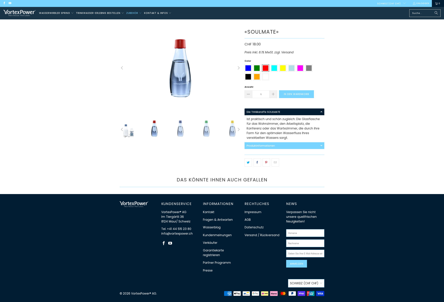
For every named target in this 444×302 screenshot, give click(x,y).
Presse (208, 270)
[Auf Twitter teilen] (248, 162)
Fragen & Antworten (218, 220)
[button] (56, 13)
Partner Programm (217, 263)
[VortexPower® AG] (19, 13)
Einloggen (422, 3)
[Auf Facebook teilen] (257, 162)
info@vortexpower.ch (177, 233)
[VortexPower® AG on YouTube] (9, 3)
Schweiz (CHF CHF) (389, 3)
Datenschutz (254, 227)
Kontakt (208, 212)
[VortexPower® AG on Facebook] (4, 3)
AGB (248, 220)
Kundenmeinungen (217, 235)
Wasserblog (212, 227)
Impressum (253, 212)
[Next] (238, 68)
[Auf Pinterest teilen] (266, 162)
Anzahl (249, 87)
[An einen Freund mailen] (275, 162)
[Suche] (436, 13)
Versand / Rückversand (262, 235)
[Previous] (122, 68)
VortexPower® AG (143, 293)
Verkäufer (210, 243)
